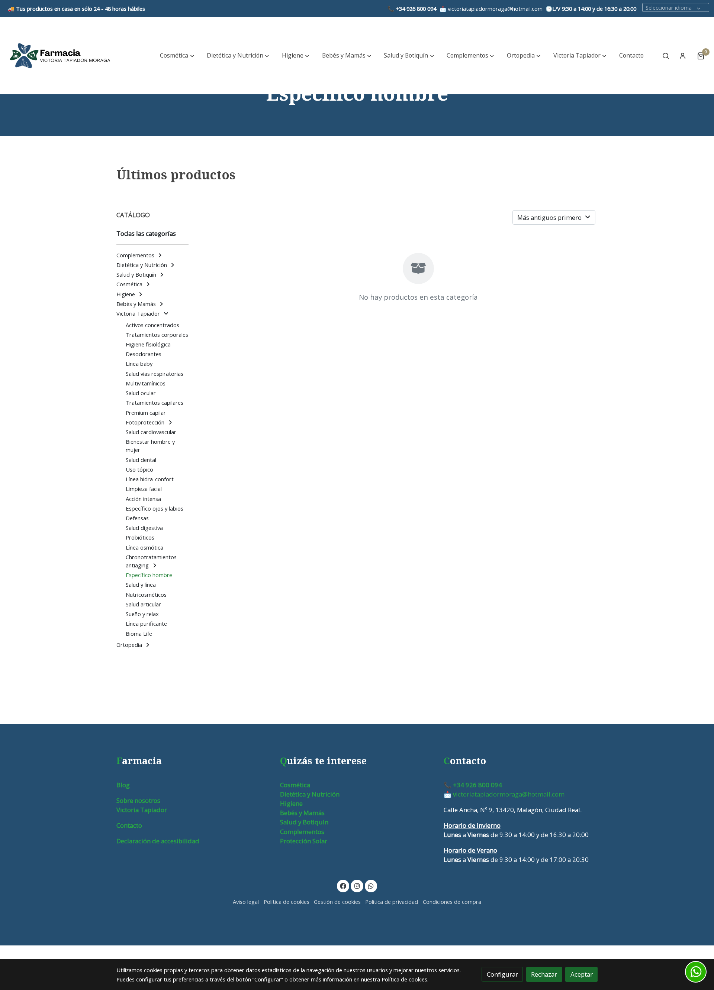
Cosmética (295, 785)
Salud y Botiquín (304, 822)
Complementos (302, 831)
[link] (60, 56)
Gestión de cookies (337, 901)
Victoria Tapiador (141, 809)
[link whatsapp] (371, 885)
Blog (123, 785)
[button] (177, 56)
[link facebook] (343, 885)
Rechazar (544, 974)
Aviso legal (246, 901)
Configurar (502, 974)
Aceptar (581, 974)
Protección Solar (303, 841)
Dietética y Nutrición (310, 794)
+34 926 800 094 (416, 8)
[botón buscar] (665, 55)
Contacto (129, 825)
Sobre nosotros (138, 800)
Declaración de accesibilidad (157, 841)
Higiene (291, 803)
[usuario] (683, 55)
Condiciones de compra (452, 901)
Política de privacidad (391, 901)
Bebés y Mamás (302, 812)
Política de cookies (286, 901)
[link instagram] (357, 885)
